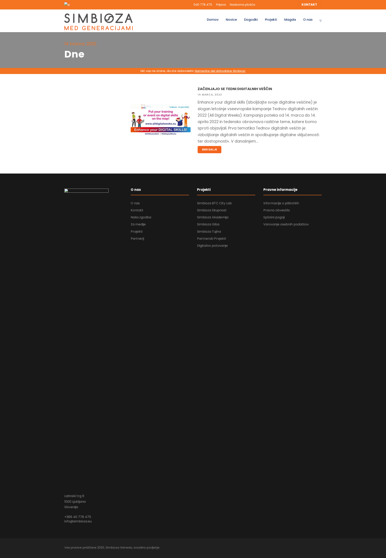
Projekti (271, 19)
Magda (290, 19)
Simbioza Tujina (209, 231)
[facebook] (261, 4)
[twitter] (276, 4)
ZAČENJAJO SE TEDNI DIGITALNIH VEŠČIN (235, 88)
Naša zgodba (141, 217)
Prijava (221, 4)
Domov (213, 19)
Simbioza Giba (208, 224)
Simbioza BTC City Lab (214, 203)
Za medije (138, 224)
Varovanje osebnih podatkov (286, 224)
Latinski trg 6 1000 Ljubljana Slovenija (75, 501)
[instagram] (291, 4)
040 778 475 (203, 4)
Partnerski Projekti (211, 238)
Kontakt (137, 210)
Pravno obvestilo (276, 210)
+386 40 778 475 (77, 517)
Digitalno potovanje (212, 245)
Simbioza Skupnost (212, 210)
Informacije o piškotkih (281, 203)
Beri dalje (209, 149)
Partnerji (137, 238)
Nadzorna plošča (242, 4)
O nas (308, 19)
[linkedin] (269, 4)
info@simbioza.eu (78, 521)
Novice (231, 19)
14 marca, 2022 (210, 95)
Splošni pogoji (274, 217)
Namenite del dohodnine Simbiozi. (220, 71)
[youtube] (283, 4)
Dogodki (251, 19)
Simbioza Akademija (212, 217)
